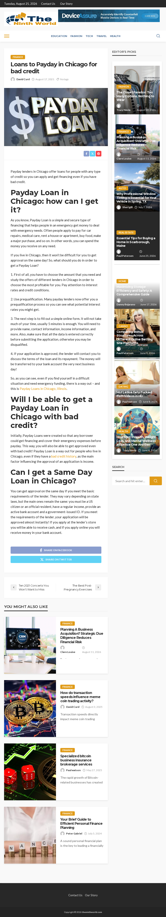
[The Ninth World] (31, 19)
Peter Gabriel (74, 833)
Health (115, 36)
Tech (89, 36)
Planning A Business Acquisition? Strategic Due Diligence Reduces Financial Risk (81, 635)
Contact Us (48, 3)
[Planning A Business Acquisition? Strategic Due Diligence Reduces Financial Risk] (30, 645)
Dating (123, 386)
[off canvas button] (6, 36)
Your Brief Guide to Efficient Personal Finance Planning (81, 823)
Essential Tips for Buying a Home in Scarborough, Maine (136, 241)
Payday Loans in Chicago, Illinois (43, 389)
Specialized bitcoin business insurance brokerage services (76, 760)
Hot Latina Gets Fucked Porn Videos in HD (134, 394)
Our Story (66, 3)
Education (59, 36)
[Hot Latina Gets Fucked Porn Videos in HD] (137, 381)
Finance (18, 57)
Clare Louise (67, 652)
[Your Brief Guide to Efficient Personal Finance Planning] (30, 835)
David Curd (23, 79)
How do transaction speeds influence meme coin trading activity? (80, 697)
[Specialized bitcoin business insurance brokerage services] (30, 771)
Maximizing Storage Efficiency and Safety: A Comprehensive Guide (134, 290)
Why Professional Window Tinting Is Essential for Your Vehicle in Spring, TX (136, 197)
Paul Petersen (125, 255)
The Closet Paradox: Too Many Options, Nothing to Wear (135, 96)
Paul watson (73, 770)
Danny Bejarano (126, 304)
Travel (101, 36)
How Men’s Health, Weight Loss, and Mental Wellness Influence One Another (136, 440)
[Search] (158, 36)
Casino (123, 326)
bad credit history (63, 456)
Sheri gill (127, 207)
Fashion (76, 36)
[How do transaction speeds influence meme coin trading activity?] (30, 708)
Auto (122, 188)
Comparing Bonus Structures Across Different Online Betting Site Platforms (135, 337)
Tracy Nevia (123, 110)
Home (122, 281)
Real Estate (126, 232)
